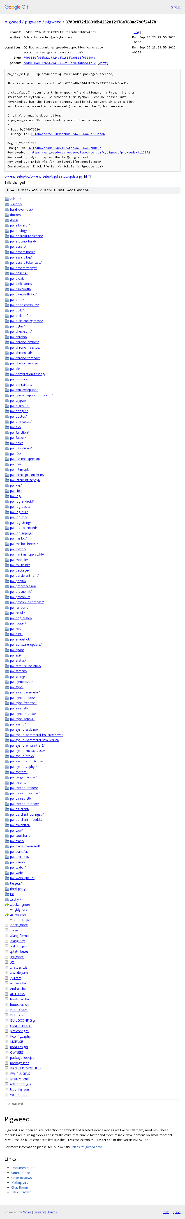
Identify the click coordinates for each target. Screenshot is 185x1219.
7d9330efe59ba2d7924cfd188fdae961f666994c (59, 57)
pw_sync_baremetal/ (25, 692)
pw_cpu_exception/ (24, 390)
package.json (19, 1063)
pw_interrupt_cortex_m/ (27, 475)
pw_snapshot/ (20, 639)
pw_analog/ (18, 231)
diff (102, 63)
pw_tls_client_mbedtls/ (26, 819)
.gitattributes (19, 951)
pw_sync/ (16, 687)
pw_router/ (18, 623)
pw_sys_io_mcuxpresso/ (27, 750)
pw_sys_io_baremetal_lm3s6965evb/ (36, 735)
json (176, 1212)
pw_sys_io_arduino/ (24, 729)
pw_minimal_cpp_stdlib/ (27, 554)
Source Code (20, 1173)
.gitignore (20, 909)
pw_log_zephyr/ (21, 533)
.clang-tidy (17, 941)
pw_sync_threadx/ (23, 713)
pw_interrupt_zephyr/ (25, 480)
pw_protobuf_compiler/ (27, 602)
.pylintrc (15, 978)
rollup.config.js (20, 1084)
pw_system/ (19, 772)
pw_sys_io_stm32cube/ (26, 761)
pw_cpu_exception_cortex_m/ (31, 395)
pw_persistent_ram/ (24, 575)
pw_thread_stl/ (20, 798)
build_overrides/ (21, 209)
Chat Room (19, 1187)
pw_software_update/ (26, 644)
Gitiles (27, 1212)
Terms (52, 1212)
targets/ (16, 883)
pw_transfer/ (19, 851)
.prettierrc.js (18, 967)
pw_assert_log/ (21, 257)
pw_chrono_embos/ (24, 342)
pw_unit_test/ (19, 857)
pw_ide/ (15, 464)
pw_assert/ (18, 246)
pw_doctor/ (18, 416)
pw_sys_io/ (18, 724)
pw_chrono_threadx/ (25, 358)
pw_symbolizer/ (21, 681)
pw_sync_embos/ (22, 697)
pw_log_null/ (19, 512)
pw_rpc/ (15, 629)
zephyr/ (15, 899)
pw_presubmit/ (21, 591)
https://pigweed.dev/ (87, 1147)
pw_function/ (19, 432)
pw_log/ (15, 496)
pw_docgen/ (19, 411)
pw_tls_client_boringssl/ (27, 814)
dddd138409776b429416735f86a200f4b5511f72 (59, 63)
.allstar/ (15, 199)
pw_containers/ (21, 384)
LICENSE (16, 1041)
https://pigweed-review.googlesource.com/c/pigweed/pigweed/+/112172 (90, 152)
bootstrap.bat (20, 999)
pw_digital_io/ (20, 406)
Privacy (39, 1212)
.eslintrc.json (19, 946)
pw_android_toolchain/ (26, 236)
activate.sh (18, 915)
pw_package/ (19, 570)
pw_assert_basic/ (22, 252)
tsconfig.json (19, 1089)
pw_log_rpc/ (18, 517)
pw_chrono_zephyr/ (24, 363)
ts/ (12, 894)
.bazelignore (19, 925)
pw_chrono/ (18, 337)
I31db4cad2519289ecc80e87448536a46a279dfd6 (68, 134)
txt (166, 1212)
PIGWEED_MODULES (25, 1068)
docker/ (15, 215)
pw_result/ (17, 613)
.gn (12, 962)
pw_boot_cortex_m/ (24, 305)
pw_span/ (17, 650)
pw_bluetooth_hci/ (23, 294)
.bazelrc (15, 930)
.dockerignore (20, 904)
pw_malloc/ (18, 538)
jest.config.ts (19, 1031)
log (136, 32)
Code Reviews (21, 1178)
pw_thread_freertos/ (24, 793)
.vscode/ (16, 204)
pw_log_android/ (22, 501)
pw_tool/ (16, 830)
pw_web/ (16, 873)
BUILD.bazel (19, 1010)
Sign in (175, 7)
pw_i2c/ (15, 453)
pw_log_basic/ (20, 506)
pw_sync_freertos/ (23, 703)
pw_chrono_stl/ (21, 352)
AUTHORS (17, 994)
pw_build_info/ (20, 315)
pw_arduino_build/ (23, 241)
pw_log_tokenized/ (23, 528)
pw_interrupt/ (19, 469)
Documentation (22, 1168)
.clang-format (20, 935)
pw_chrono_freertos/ (25, 347)
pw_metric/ (18, 549)
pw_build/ (17, 310)
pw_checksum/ (21, 331)
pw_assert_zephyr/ (23, 268)
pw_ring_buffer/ (21, 618)
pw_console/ (19, 379)
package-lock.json (23, 1057)
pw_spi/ (15, 655)
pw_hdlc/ (16, 443)
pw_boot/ (17, 299)
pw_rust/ (16, 634)
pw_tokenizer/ (20, 825)
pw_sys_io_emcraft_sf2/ (27, 745)
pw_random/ (19, 607)
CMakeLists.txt (21, 1026)
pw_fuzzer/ (18, 437)
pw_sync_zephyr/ (22, 719)
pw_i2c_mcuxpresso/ (25, 459)
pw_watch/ (18, 867)
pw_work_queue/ (22, 878)
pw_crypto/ (18, 400)
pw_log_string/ (20, 522)
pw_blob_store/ (21, 283)
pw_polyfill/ (18, 581)
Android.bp (18, 988)
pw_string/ (17, 676)
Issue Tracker (21, 1192)
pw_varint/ (17, 862)
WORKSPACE (19, 1095)
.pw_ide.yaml (19, 972)
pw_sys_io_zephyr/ (23, 766)
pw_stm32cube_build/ (25, 666)
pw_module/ (19, 560)
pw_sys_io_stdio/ (22, 756)
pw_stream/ (18, 671)
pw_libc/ (16, 491)
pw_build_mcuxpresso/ (26, 321)
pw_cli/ (15, 368)
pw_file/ (15, 427)
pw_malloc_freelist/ (24, 544)
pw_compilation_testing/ (27, 374)
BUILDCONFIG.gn (23, 1020)
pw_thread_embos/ (24, 788)
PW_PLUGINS (20, 1073)
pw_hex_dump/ (21, 448)
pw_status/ (18, 660)
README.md (19, 1079)
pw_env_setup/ (21, 421)
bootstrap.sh (23, 919)
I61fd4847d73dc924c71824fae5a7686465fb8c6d (64, 148)
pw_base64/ (19, 273)
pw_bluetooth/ (20, 289)
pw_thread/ (18, 782)
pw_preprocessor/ (23, 586)
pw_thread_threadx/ (24, 804)
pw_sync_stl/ (19, 708)
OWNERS (17, 1052)
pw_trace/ (17, 841)
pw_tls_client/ (19, 809)
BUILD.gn (17, 1015)
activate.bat (18, 983)
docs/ (14, 220)
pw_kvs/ (16, 485)
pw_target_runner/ (23, 777)
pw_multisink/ (20, 565)
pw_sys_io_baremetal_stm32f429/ (34, 740)
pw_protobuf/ (20, 597)
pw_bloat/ (17, 278)
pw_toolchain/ (20, 835)
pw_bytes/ (17, 326)
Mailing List (19, 1182)
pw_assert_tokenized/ (26, 262)
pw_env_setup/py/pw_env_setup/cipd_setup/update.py (44, 176)
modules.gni (19, 1047)
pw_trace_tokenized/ (25, 846)
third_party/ (18, 889)
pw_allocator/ (20, 225)
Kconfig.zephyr (21, 1036)
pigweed (13, 22)
